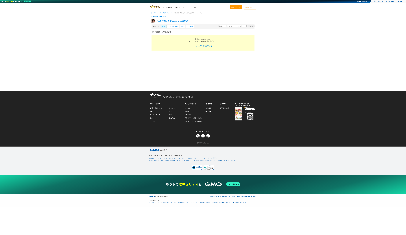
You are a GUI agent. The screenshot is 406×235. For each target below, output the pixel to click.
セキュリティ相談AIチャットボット (215, 158)
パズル (171, 111)
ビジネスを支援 (180, 202)
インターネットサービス (155, 202)
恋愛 (170, 115)
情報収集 (215, 202)
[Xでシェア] (198, 136)
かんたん (172, 118)
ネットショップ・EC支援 (169, 202)
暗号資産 (228, 202)
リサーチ (208, 202)
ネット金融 (221, 202)
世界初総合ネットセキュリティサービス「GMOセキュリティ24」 (164, 158)
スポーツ (153, 118)
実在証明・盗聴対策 (154, 160)
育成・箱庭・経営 (156, 108)
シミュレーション (175, 108)
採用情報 (208, 111)
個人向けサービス (237, 202)
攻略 (164, 26)
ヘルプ (187, 111)
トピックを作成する (202, 46)
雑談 (182, 26)
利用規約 (188, 115)
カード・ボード (155, 115)
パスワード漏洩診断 (187, 158)
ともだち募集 (173, 26)
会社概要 (208, 108)
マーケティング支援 (199, 202)
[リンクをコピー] (208, 136)
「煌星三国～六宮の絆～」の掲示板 (172, 21)
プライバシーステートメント (194, 118)
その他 (152, 121)
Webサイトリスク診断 (199, 158)
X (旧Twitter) (224, 108)
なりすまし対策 (218, 160)
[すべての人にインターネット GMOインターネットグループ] (391, 1)
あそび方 (188, 108)
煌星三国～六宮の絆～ (158, 16)
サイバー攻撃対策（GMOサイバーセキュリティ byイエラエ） (175, 160)
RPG (151, 111)
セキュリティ (189, 202)
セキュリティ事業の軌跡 (230, 160)
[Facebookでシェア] (203, 136)
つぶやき (190, 26)
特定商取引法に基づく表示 (193, 121)
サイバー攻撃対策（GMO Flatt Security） (202, 160)
